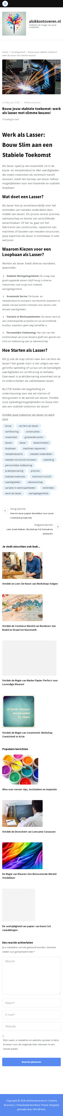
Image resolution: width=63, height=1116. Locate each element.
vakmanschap (35, 482)
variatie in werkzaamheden (20, 487)
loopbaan (10, 448)
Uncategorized (10, 119)
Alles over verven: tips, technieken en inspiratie (29, 789)
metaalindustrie (14, 454)
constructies (33, 431)
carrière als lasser (28, 425)
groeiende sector (33, 437)
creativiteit (11, 437)
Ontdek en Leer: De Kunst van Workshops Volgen (30, 583)
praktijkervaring (14, 470)
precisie (35, 470)
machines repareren (34, 448)
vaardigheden (12, 482)
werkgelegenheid (38, 493)
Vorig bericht (32, 513)
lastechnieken (41, 442)
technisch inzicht (41, 476)
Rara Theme (41, 1105)
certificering (12, 431)
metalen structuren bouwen (20, 459)
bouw (8, 425)
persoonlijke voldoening (18, 465)
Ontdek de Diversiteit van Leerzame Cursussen (29, 831)
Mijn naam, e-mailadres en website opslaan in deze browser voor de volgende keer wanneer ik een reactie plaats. (31, 1044)
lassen (8, 442)
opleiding (48, 459)
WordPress (39, 1109)
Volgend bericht (30, 529)
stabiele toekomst (15, 476)
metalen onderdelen (41, 454)
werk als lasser (13, 493)
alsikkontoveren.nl (45, 21)
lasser (22, 442)
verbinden (48, 487)
